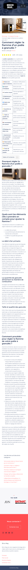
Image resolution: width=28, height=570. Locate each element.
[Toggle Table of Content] (16, 157)
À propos (4, 555)
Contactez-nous (6, 562)
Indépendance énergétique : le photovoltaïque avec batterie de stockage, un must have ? (12, 480)
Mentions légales (6, 560)
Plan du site (5, 557)
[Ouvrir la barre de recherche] (21, 6)
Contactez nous (14, 527)
